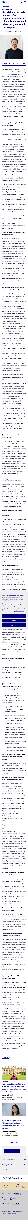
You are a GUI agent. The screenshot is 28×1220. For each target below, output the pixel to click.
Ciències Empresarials (20, 69)
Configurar (14, 625)
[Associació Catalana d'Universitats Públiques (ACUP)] (6, 1193)
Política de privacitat (12, 1213)
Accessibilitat (19, 1216)
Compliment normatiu (7, 1211)
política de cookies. (19, 611)
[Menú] (25, 2)
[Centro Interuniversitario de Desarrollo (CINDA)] (13, 1198)
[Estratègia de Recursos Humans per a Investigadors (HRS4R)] (18, 1186)
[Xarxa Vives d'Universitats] (17, 1193)
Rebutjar (14, 620)
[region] (14, 610)
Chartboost (8, 321)
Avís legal (4, 1213)
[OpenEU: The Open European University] (24, 1185)
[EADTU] (16, 1203)
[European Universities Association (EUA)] (5, 1203)
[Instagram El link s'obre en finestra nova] (3, 1178)
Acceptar (14, 616)
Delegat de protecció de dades (8, 1216)
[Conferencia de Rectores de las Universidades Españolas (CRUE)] (4, 1198)
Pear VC (16, 639)
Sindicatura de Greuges (18, 1211)
